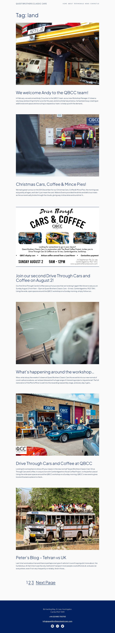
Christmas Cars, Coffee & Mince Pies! (51, 184)
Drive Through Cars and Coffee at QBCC (54, 463)
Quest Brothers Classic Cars (31, 4)
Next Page (45, 582)
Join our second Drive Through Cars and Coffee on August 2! (53, 277)
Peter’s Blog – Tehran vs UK (41, 557)
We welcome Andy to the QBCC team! (52, 92)
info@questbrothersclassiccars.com (57, 621)
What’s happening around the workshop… (55, 372)
